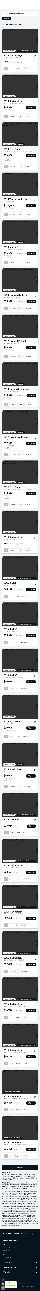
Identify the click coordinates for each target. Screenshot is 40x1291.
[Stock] (3, 1284)
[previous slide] (3, 40)
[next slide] (37, 40)
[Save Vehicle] (35, 56)
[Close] (3, 1288)
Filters (7, 18)
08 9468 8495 (7, 1258)
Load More (20, 1167)
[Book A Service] (3, 1280)
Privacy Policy (24, 1286)
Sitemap (32, 1286)
